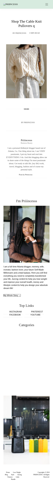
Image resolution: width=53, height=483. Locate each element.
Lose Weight (17, 472)
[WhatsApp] (31, 115)
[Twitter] (21, 115)
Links (17, 477)
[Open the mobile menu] (47, 4)
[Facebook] (17, 115)
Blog (6, 475)
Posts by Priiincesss (26, 175)
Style (12, 475)
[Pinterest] (26, 115)
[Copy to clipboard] (36, 115)
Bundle (13, 479)
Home (8, 472)
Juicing (19, 475)
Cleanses (10, 477)
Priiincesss (20, 33)
